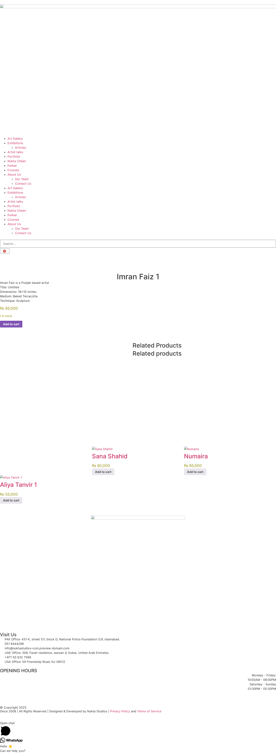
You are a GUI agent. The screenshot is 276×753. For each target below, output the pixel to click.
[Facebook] (4, 258)
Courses (13, 170)
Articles (20, 147)
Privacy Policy (120, 711)
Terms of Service (149, 711)
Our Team (22, 179)
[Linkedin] (170, 258)
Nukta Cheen (17, 161)
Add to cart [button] (103, 472)
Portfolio (14, 156)
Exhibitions (15, 143)
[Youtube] (60, 258)
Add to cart (11, 324)
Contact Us (23, 183)
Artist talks (15, 152)
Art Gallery (15, 138)
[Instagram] (115, 258)
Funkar (12, 165)
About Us (14, 174)
